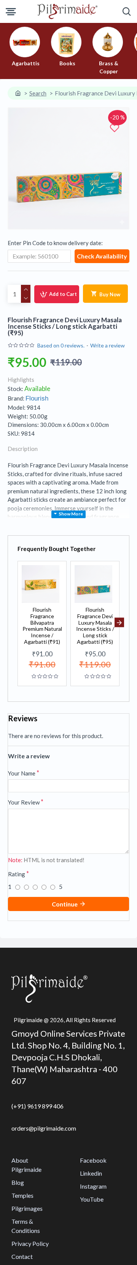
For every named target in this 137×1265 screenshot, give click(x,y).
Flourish (36, 398)
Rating (16, 874)
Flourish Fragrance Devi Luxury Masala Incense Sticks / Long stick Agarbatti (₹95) (95, 626)
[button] (17, 622)
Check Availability (102, 256)
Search (37, 93)
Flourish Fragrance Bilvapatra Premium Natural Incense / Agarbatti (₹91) (42, 626)
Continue (65, 904)
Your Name (21, 773)
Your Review (24, 802)
